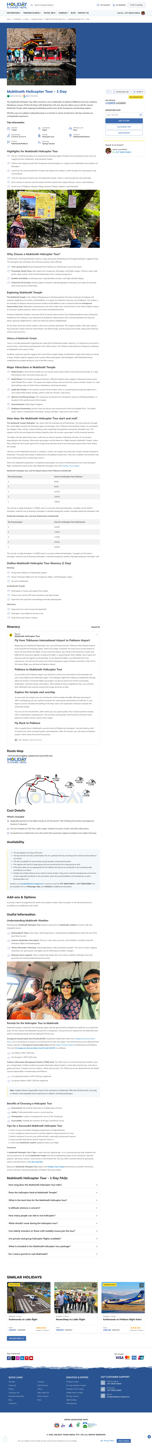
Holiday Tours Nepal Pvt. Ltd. (69, 1435)
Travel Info (12, 1385)
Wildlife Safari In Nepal (74, 1393)
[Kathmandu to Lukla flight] (29, 1297)
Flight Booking (71, 1400)
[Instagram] (18, 1358)
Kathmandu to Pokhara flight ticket (122, 1319)
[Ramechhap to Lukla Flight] (76, 1297)
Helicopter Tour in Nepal (74, 1389)
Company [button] (63, 13)
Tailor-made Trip (43, 1393)
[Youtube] (31, 1358)
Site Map (12, 1382)
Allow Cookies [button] (123, 1441)
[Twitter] (13, 1358)
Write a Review (43, 1396)
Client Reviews (42, 1385)
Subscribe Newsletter (16, 1396)
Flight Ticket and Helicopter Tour (55, 19)
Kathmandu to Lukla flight (23, 1319)
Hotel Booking (71, 1403)
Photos (11, 1389)
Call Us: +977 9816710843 (128, 13)
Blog (73, 13)
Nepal (26, 19)
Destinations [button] (13, 13)
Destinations (18, 19)
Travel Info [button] (49, 13)
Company (40, 1382)
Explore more (15, 1338)
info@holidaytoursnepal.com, (32, 884)
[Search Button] (32, 5)
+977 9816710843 (123, 152)
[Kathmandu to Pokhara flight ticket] (123, 1297)
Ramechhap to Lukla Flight (70, 1319)
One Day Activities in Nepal (76, 1385)
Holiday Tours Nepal (70, 466)
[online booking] (129, 1357)
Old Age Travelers (72, 1396)
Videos (39, 1389)
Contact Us (83, 13)
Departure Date (113, 110)
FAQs (39, 1400)
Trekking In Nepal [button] (31, 13)
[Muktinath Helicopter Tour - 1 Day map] (52, 780)
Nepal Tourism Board (65, 1045)
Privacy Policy (109, 1441)
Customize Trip (124, 127)
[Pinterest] (27, 1358)
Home (9, 19)
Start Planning (136, 5)
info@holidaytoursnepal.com (118, 1397)
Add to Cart (124, 121)
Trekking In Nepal (36, 19)
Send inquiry (124, 133)
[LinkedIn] (22, 1358)
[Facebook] (9, 1358)
